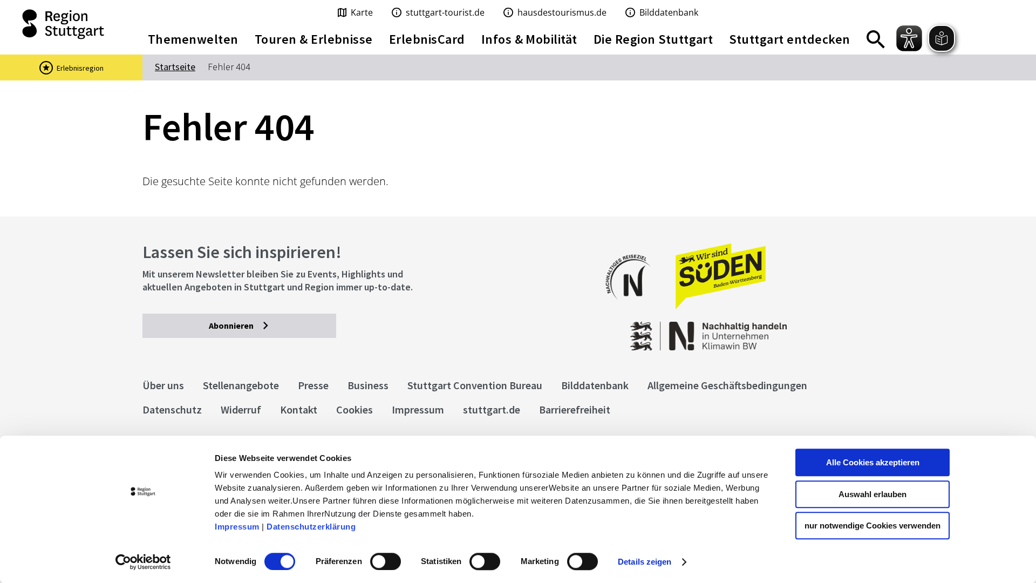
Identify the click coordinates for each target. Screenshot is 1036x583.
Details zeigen (644, 561)
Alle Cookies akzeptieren (872, 462)
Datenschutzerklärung (311, 526)
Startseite (175, 66)
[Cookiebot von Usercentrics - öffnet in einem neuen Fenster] (143, 562)
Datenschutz (172, 409)
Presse (313, 385)
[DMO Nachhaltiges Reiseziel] (633, 306)
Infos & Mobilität (529, 39)
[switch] (385, 561)
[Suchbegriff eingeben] (875, 39)
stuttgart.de (491, 409)
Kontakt (298, 409)
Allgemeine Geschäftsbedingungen (727, 385)
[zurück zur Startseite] (65, 24)
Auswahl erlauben (872, 494)
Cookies (354, 409)
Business (367, 385)
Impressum (237, 526)
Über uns (163, 385)
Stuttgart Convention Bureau (474, 385)
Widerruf (241, 409)
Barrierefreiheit (574, 409)
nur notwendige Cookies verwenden (872, 525)
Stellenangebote (241, 385)
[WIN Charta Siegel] (809, 330)
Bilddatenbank (595, 385)
